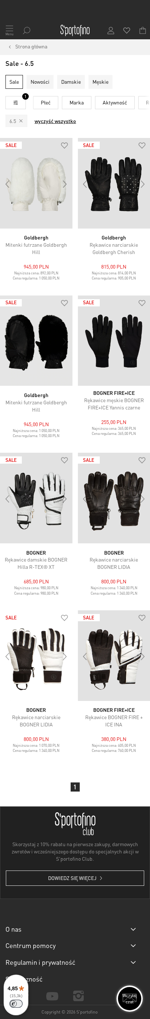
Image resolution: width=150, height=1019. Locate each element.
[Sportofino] (75, 30)
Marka (77, 102)
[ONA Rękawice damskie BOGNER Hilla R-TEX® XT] (36, 498)
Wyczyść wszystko (55, 121)
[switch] (16, 1004)
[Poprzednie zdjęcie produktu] (7, 184)
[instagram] (79, 996)
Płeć (46, 102)
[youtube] (52, 995)
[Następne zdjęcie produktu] (65, 184)
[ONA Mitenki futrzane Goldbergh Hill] (36, 183)
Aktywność (115, 102)
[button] (64, 146)
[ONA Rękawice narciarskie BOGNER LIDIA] (36, 655)
